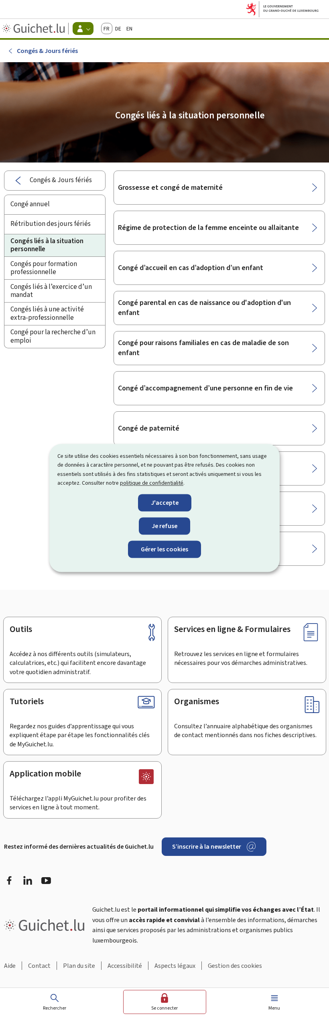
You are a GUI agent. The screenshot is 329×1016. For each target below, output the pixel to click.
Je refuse (164, 526)
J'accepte (165, 502)
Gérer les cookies (164, 549)
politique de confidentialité (151, 483)
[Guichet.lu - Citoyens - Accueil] (34, 28)
